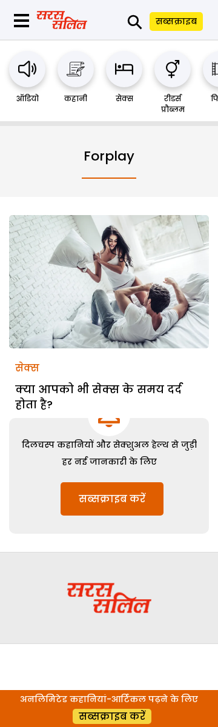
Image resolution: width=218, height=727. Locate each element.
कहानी (75, 98)
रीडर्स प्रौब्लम (173, 104)
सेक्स (124, 98)
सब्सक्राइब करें (112, 499)
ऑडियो (27, 98)
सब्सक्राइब (176, 21)
